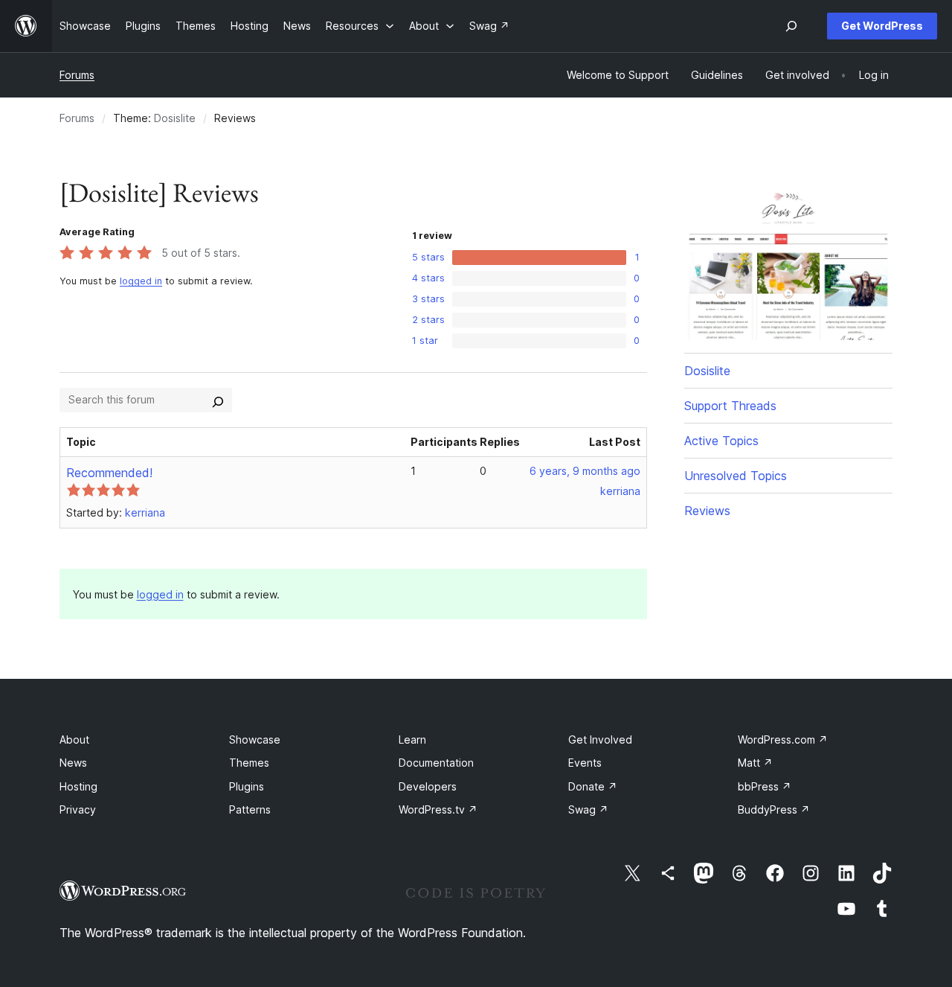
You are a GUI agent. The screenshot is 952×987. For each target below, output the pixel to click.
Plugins (246, 786)
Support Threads (730, 405)
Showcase (254, 739)
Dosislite (175, 118)
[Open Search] (791, 26)
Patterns (250, 809)
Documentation (436, 762)
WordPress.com (783, 739)
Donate (592, 786)
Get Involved (600, 739)
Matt (755, 762)
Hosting (78, 786)
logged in (141, 281)
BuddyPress (774, 809)
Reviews (707, 510)
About (74, 739)
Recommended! (109, 472)
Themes (249, 762)
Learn (412, 739)
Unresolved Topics (735, 475)
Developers (428, 786)
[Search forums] (218, 400)
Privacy (78, 809)
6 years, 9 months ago (585, 470)
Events (585, 762)
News (73, 762)
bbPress (764, 786)
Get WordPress (882, 25)
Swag (588, 809)
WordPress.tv (438, 809)
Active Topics (721, 440)
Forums (77, 74)
